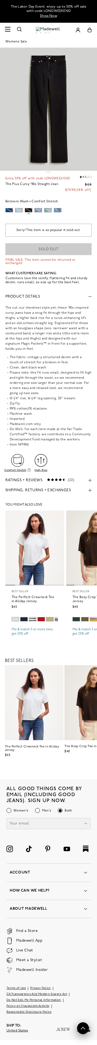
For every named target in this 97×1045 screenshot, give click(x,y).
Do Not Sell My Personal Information (33, 1000)
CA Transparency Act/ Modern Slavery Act (36, 994)
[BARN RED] (41, 619)
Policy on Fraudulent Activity (28, 1006)
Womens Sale (16, 41)
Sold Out (48, 249)
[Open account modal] (78, 30)
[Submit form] (85, 824)
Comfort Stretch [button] (15, 470)
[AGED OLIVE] (50, 619)
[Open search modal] (19, 30)
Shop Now (48, 16)
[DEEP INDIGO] (24, 619)
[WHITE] (32, 619)
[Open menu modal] (7, 30)
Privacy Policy (40, 988)
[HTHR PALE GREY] (15, 619)
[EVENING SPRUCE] (76, 619)
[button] (83, 1028)
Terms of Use (16, 988)
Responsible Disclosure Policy (29, 1012)
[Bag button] (89, 30)
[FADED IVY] (85, 619)
